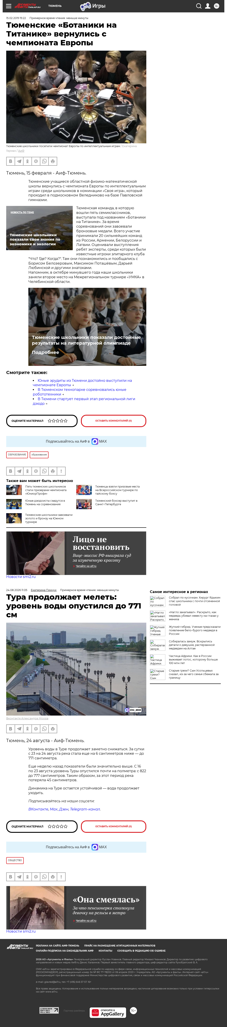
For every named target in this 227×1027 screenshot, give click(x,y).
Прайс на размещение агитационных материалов (119, 945)
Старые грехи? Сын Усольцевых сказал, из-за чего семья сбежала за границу (194, 674)
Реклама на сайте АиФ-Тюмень (57, 945)
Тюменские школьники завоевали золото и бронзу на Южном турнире (48, 518)
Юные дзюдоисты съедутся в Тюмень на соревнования (45, 502)
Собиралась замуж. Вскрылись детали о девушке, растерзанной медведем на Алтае (192, 645)
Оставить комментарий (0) (113, 420)
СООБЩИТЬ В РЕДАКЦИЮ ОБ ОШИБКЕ (141, 950)
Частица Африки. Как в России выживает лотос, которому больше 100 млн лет (193, 659)
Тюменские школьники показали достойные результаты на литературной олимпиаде (86, 340)
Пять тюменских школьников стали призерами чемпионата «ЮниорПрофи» (46, 490)
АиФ (21, 150)
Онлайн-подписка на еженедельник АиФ (65, 950)
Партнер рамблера (74, 1010)
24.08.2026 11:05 (16, 590)
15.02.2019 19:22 (16, 18)
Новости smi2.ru (21, 577)
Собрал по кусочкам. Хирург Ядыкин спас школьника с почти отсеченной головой (194, 601)
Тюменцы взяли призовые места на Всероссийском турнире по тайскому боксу (117, 490)
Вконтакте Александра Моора (27, 718)
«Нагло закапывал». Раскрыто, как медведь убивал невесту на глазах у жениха (194, 615)
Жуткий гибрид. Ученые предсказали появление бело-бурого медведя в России (195, 630)
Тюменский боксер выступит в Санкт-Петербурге (116, 502)
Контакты (105, 950)
